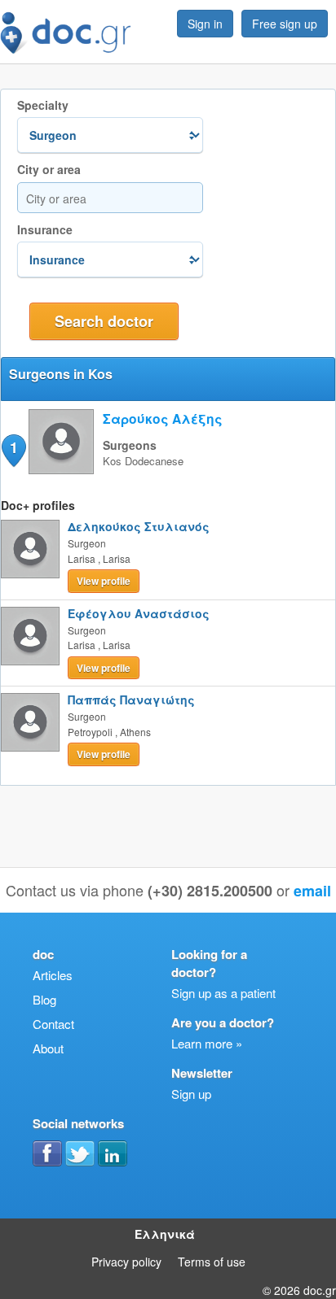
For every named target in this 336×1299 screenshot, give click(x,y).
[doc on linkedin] (112, 1153)
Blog (44, 999)
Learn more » (206, 1043)
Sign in (205, 23)
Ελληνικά (165, 1234)
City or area (49, 169)
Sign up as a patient (223, 992)
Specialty (43, 105)
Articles (53, 974)
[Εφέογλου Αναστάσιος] (30, 636)
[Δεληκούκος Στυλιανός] (30, 549)
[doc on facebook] (47, 1153)
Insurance (45, 230)
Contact (53, 1023)
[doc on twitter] (80, 1153)
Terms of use (211, 1261)
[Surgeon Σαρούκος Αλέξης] (61, 469)
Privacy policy (126, 1261)
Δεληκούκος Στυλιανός (139, 526)
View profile (103, 580)
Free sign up (284, 23)
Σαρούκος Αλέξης (163, 418)
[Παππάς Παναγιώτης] (30, 722)
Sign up (191, 1093)
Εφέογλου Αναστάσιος (139, 613)
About (48, 1048)
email (312, 890)
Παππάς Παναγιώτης (131, 699)
